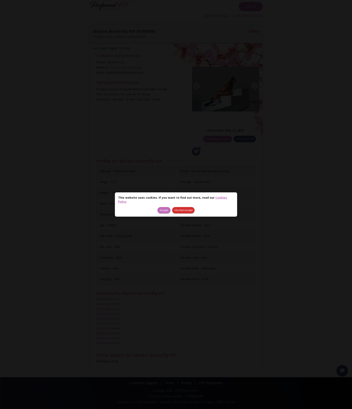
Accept (164, 210)
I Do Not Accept (183, 210)
